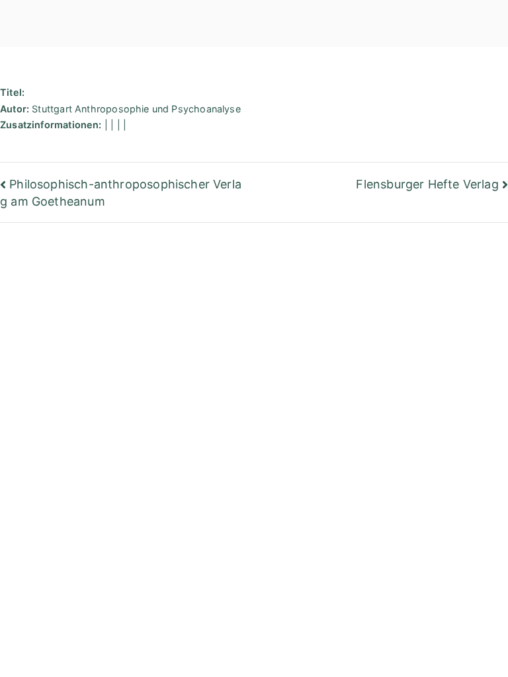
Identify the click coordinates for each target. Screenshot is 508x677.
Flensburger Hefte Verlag (427, 184)
